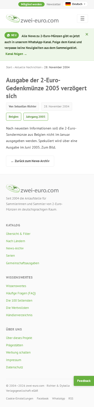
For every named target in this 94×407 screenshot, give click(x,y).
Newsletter (54, 4)
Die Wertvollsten (17, 308)
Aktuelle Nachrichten (28, 67)
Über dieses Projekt (19, 338)
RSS (70, 398)
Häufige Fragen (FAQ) (21, 293)
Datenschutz (14, 367)
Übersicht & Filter (18, 234)
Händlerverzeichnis (19, 315)
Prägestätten (14, 345)
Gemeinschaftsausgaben (22, 263)
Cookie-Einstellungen (19, 398)
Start (9, 67)
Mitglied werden (31, 4)
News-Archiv (15, 248)
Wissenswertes (16, 286)
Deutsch (78, 4)
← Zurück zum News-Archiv (30, 161)
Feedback (83, 381)
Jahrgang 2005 (35, 116)
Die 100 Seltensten (19, 300)
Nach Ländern (15, 241)
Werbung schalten (18, 352)
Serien (10, 255)
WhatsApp (58, 398)
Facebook (43, 398)
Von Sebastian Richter (22, 106)
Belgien (14, 116)
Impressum (13, 360)
